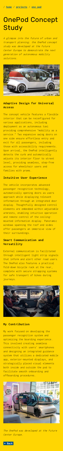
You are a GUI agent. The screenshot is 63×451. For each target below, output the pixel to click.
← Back (8, 443)
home (9, 7)
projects (21, 7)
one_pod (36, 7)
